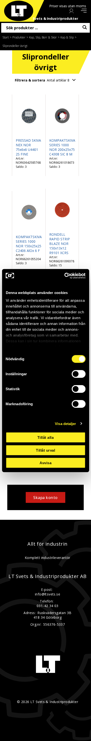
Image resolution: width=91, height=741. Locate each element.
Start (5, 37)
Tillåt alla (45, 437)
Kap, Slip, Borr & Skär (43, 37)
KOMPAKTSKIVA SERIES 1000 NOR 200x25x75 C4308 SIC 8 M (62, 147)
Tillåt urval (45, 450)
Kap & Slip (67, 37)
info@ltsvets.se (47, 594)
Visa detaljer (65, 423)
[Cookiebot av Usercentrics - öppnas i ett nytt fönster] (64, 275)
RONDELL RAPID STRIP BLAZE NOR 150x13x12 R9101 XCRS (59, 243)
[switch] (78, 374)
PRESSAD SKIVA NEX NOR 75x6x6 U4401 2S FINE (28, 147)
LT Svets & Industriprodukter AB (47, 576)
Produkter (18, 37)
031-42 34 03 (47, 605)
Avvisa (45, 463)
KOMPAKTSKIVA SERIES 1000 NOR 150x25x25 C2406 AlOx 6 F (29, 244)
